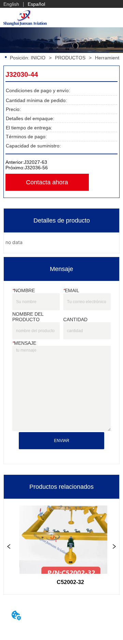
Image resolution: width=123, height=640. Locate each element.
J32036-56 (36, 167)
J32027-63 (35, 162)
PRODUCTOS (70, 57)
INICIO (38, 57)
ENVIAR (61, 440)
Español (36, 4)
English (11, 4)
